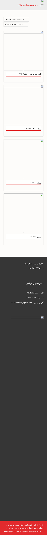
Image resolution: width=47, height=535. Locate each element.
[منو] (42, 5)
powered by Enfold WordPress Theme (19, 531)
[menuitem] (36, 5)
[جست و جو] (36, 5)
